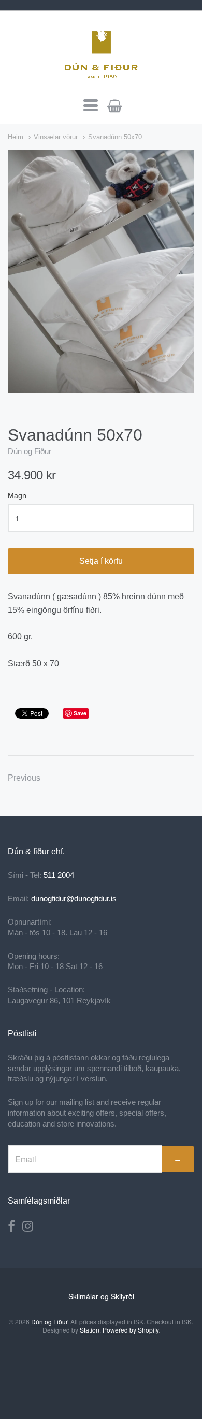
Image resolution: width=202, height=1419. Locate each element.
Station (89, 1329)
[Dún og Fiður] (101, 53)
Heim (15, 137)
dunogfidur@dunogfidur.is (74, 898)
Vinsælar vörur (56, 137)
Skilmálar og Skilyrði (101, 1296)
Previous (24, 777)
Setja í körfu (101, 561)
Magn (17, 496)
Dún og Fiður (29, 451)
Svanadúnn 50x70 (115, 137)
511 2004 (59, 875)
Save (80, 713)
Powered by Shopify (130, 1329)
